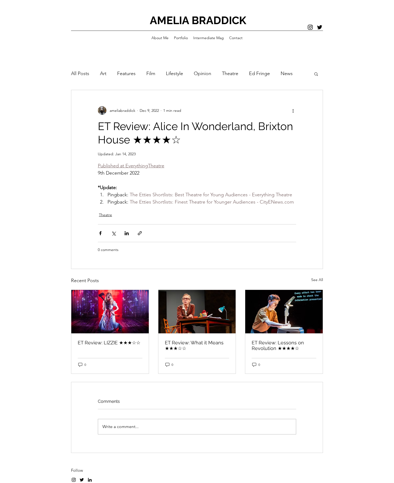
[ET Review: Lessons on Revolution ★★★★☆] (284, 311)
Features (126, 73)
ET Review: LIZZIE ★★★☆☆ (109, 342)
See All (317, 279)
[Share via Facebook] (100, 233)
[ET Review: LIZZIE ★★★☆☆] (110, 311)
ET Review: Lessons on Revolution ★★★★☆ (278, 345)
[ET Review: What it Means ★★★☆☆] (197, 311)
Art (103, 73)
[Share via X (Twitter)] (113, 233)
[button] (316, 74)
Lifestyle (174, 73)
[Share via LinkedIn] (126, 233)
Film (150, 73)
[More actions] (293, 110)
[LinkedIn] (89, 479)
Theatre (230, 73)
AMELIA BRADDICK (198, 20)
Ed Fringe (259, 73)
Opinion (202, 73)
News (287, 73)
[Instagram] (310, 27)
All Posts (80, 73)
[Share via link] (139, 233)
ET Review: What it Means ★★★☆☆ (194, 345)
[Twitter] (319, 27)
